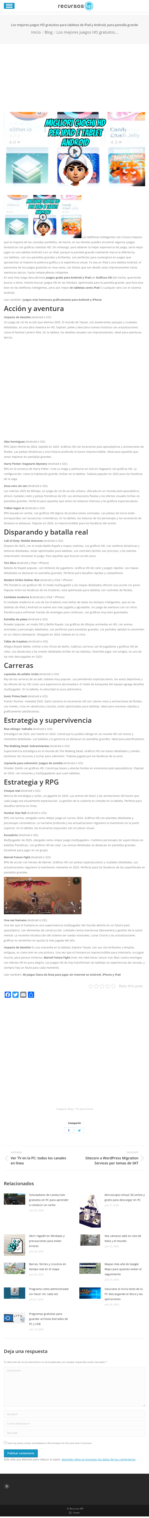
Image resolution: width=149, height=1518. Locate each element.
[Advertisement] (74, 73)
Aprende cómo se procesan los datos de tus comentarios (98, 1459)
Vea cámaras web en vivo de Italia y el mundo (123, 1238)
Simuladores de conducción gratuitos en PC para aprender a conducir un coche (49, 1200)
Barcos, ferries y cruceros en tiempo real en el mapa (47, 1266)
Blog (70, 1109)
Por (84, 1109)
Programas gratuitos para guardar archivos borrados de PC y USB (48, 1319)
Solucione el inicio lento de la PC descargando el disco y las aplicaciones (124, 1294)
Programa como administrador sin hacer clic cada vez (49, 1291)
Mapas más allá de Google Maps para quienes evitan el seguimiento (123, 1269)
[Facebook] (69, 1130)
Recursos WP (76, 1508)
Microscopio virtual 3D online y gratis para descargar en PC (125, 1197)
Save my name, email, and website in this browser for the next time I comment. (49, 1443)
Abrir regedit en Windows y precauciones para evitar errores (47, 1241)
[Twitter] (79, 1130)
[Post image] (14, 1199)
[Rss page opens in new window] (6, 1486)
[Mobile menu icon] (9, 6)
